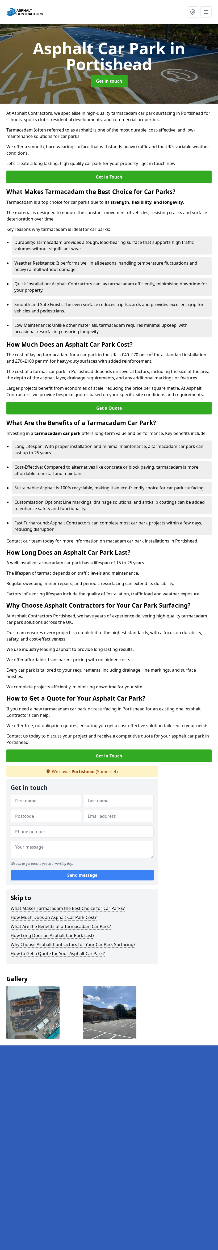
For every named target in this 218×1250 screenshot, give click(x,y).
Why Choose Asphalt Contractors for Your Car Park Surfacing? (73, 944)
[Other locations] (192, 12)
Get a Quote (109, 408)
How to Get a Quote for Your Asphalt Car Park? (58, 953)
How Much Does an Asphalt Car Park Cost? (54, 917)
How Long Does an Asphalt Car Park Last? (52, 935)
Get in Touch (109, 177)
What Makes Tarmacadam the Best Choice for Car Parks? (68, 908)
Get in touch (109, 81)
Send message (82, 875)
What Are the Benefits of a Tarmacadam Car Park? (61, 926)
